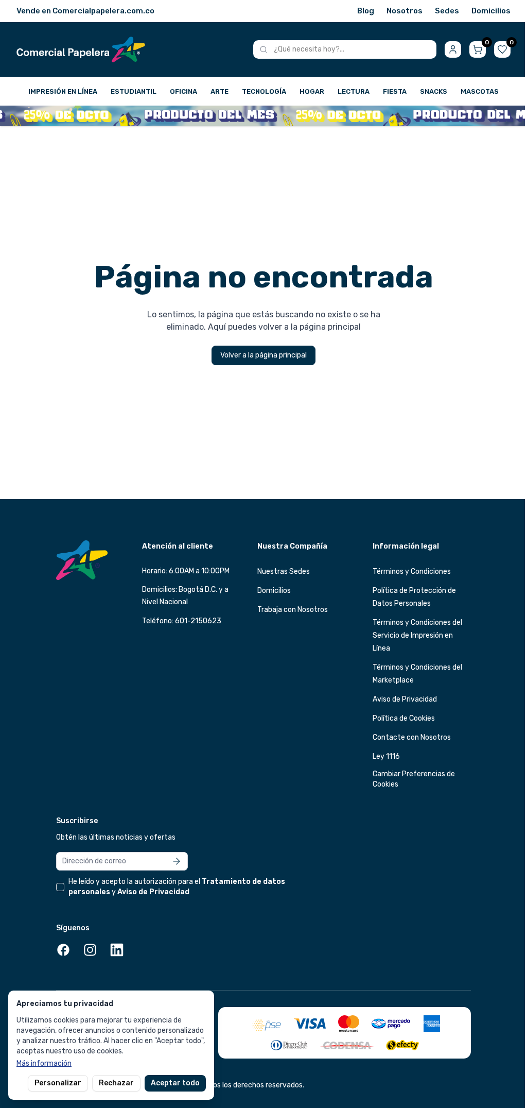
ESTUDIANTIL (133, 91)
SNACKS (433, 91)
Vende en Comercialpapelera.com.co (85, 10)
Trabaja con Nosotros (292, 609)
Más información (44, 1063)
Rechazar (116, 1083)
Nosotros (405, 10)
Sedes (447, 10)
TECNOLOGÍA (264, 91)
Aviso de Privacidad (405, 699)
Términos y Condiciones (412, 571)
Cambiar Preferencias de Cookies (414, 779)
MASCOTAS (480, 91)
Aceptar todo (175, 1083)
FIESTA (395, 91)
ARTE (219, 91)
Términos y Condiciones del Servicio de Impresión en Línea (417, 635)
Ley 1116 (386, 756)
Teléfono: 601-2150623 (181, 621)
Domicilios (491, 10)
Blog (365, 10)
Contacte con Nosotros (412, 737)
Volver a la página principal (263, 355)
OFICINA (183, 91)
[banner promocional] (263, 116)
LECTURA (354, 91)
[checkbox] (60, 887)
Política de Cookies (404, 718)
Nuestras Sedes (283, 571)
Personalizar (57, 1083)
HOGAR (312, 91)
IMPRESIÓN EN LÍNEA (62, 91)
